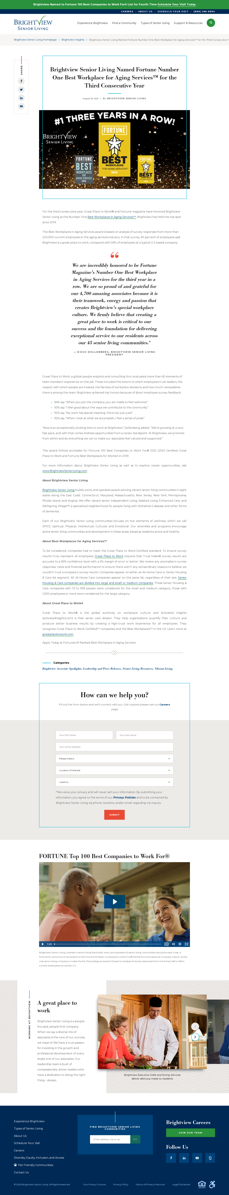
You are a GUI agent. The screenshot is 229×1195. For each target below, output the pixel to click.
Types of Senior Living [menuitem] (155, 23)
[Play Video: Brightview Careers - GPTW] (114, 901)
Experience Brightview (29, 1121)
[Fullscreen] (186, 944)
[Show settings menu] (180, 944)
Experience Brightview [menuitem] (92, 23)
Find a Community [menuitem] (124, 23)
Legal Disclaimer (181, 1184)
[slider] (107, 944)
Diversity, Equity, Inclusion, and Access (39, 1157)
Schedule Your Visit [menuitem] (173, 11)
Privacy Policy (120, 1184)
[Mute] (173, 944)
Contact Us (21, 1172)
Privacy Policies (124, 797)
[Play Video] (42, 944)
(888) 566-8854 (204, 11)
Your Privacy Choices (94, 1184)
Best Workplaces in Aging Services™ (112, 217)
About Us (20, 1136)
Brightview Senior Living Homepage (35, 39)
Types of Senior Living (28, 1128)
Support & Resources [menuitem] (188, 23)
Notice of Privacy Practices (150, 1184)
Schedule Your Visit (27, 1143)
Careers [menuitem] (127, 11)
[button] (211, 23)
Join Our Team (190, 1132)
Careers (19, 1150)
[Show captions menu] (166, 944)
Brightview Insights (73, 39)
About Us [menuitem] (145, 11)
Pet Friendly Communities (35, 1165)
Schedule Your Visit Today (177, 4)
